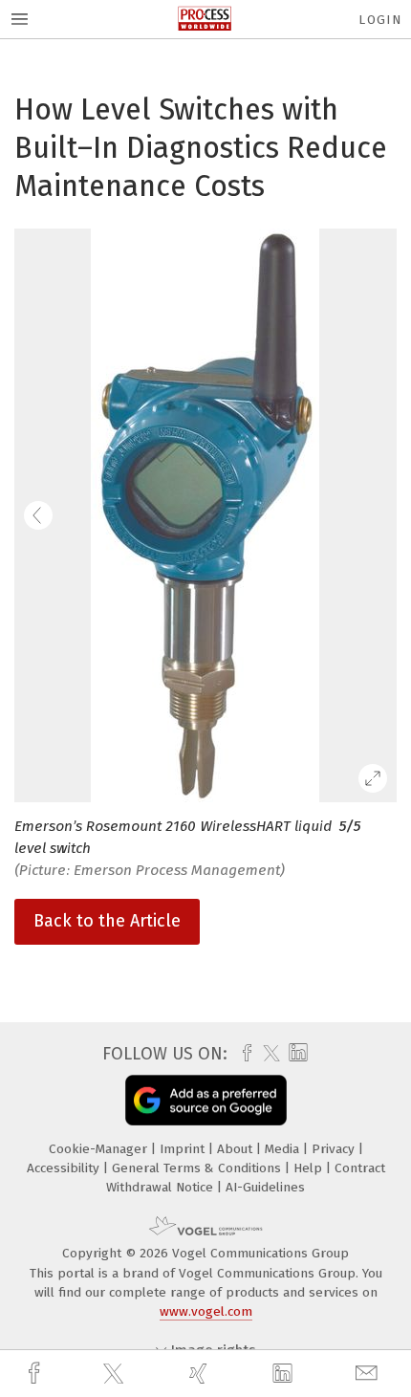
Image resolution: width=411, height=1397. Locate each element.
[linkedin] (284, 1374)
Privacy (335, 1149)
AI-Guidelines (265, 1187)
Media (284, 1149)
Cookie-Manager (100, 1149)
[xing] (200, 1374)
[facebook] (36, 1373)
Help (309, 1168)
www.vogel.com (206, 1311)
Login (379, 19)
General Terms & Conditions (198, 1168)
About (236, 1149)
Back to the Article (107, 920)
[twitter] (115, 1374)
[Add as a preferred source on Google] (206, 1100)
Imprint (184, 1149)
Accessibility (65, 1168)
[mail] (369, 1373)
